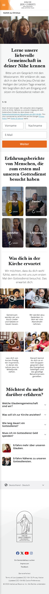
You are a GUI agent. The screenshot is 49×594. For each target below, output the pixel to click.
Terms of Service (17, 118)
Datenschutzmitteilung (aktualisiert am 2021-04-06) (21, 114)
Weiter (24, 144)
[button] (12, 201)
